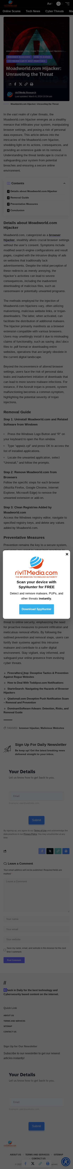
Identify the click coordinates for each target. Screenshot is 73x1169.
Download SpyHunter (36, 609)
